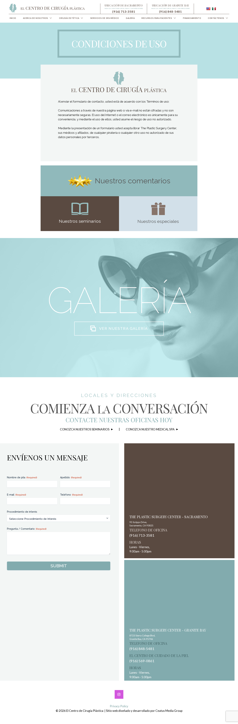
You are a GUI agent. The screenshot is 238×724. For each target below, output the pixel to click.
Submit (59, 565)
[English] (208, 8)
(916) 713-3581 (123, 11)
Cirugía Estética (69, 18)
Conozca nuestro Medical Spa (150, 429)
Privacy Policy (119, 706)
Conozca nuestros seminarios (84, 429)
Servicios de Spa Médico (104, 18)
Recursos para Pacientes (156, 18)
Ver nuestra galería (123, 328)
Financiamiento (192, 18)
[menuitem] (13, 18)
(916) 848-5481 (170, 11)
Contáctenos (216, 18)
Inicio (13, 18)
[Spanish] (214, 8)
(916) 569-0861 (141, 661)
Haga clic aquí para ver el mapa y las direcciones (124, 8)
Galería (130, 18)
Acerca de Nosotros (35, 18)
